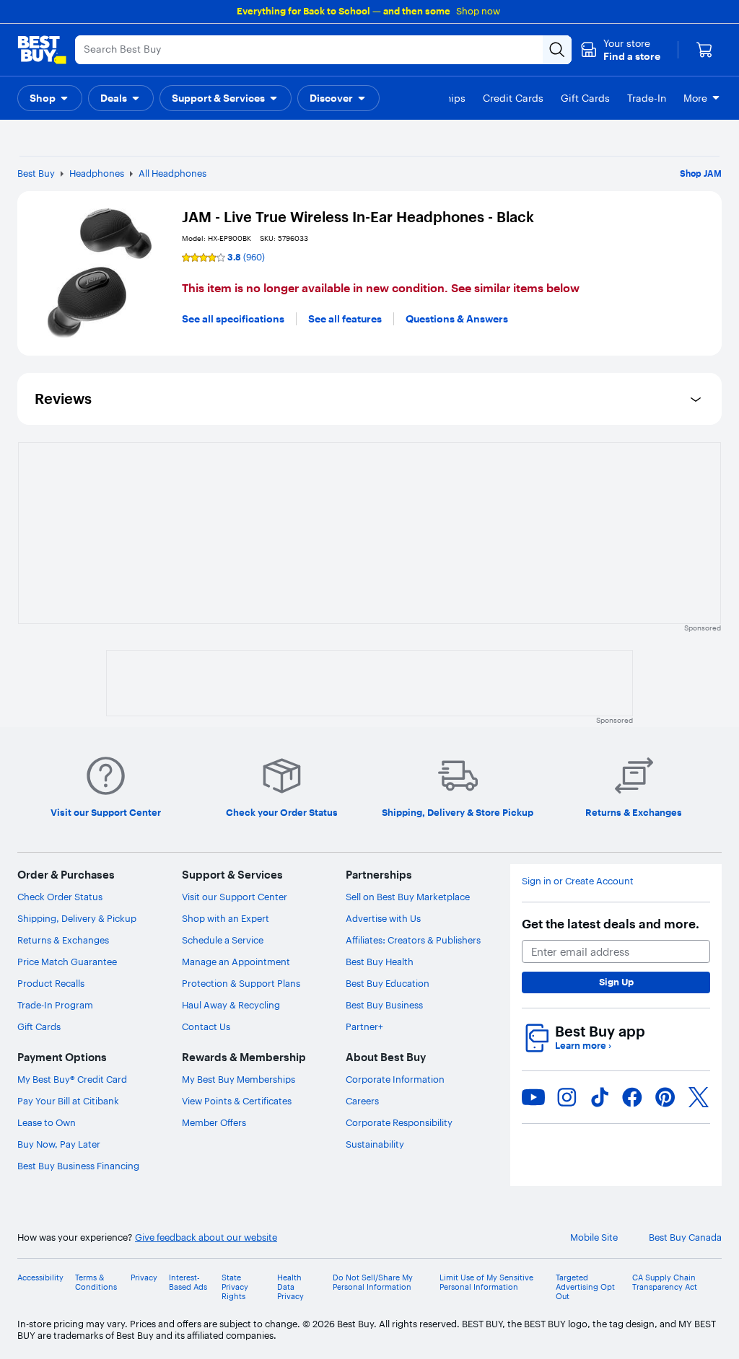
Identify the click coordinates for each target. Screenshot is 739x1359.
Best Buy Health (380, 961)
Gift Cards (39, 1026)
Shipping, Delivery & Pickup (76, 918)
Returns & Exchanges (63, 940)
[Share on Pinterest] (665, 1097)
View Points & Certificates (237, 1101)
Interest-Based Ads (188, 1282)
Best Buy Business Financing (78, 1165)
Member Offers (214, 1122)
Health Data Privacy (290, 1287)
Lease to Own (46, 1122)
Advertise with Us (383, 918)
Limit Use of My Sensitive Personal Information (486, 1282)
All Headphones (172, 173)
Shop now (478, 11)
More (695, 98)
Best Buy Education (387, 983)
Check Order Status (59, 896)
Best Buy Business (384, 1005)
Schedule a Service (222, 940)
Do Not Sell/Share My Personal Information (373, 1282)
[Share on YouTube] (533, 1097)
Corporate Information (395, 1079)
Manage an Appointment (236, 961)
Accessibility (40, 1278)
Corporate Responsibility (399, 1122)
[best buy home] (41, 49)
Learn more (583, 1045)
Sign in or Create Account (578, 881)
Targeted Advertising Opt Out (585, 1287)
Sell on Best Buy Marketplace (408, 896)
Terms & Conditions (96, 1282)
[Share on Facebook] (632, 1097)
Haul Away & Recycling (231, 1005)
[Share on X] (698, 1097)
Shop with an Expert (225, 918)
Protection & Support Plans (241, 983)
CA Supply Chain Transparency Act (664, 1282)
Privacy (144, 1278)
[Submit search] (557, 49)
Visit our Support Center (234, 896)
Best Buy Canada (685, 1237)
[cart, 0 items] (704, 49)
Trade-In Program (55, 1005)
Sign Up (616, 982)
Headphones (96, 173)
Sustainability (375, 1144)
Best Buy (36, 173)
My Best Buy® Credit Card (72, 1079)
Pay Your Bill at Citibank (68, 1101)
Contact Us (206, 1026)
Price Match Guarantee (67, 961)
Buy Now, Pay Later (58, 1144)
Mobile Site (594, 1237)
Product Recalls (50, 983)
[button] (620, 50)
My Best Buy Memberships (238, 1079)
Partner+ (364, 1026)
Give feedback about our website (206, 1237)
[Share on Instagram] (566, 1097)
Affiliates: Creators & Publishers (413, 940)
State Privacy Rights (235, 1287)
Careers (362, 1101)
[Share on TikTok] (599, 1097)
